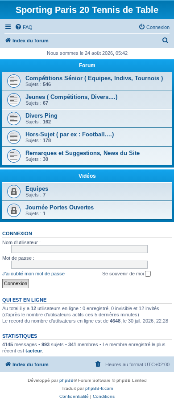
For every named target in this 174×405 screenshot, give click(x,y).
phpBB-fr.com (99, 388)
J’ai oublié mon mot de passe (33, 273)
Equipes (36, 188)
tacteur (33, 350)
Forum (87, 65)
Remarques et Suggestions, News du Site (82, 153)
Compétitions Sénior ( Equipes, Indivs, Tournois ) (94, 78)
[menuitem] (24, 27)
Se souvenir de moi (123, 273)
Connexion (17, 233)
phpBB (66, 380)
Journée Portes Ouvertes (59, 207)
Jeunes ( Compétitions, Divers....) (71, 97)
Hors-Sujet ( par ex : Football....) (69, 134)
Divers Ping (41, 115)
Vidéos (87, 176)
